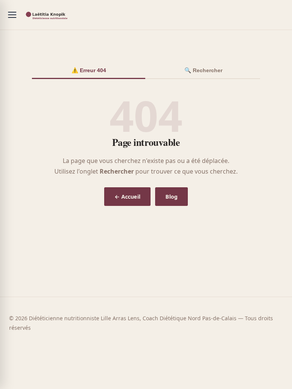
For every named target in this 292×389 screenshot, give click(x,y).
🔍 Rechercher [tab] (203, 70)
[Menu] (12, 15)
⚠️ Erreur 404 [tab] (88, 70)
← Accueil (127, 196)
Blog (171, 196)
